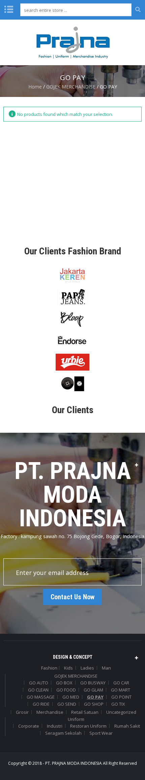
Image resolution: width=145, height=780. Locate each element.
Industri (54, 726)
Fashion (49, 668)
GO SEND (66, 704)
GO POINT (121, 697)
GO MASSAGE (41, 697)
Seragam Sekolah (63, 733)
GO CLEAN (38, 690)
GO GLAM (93, 690)
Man (106, 668)
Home (35, 86)
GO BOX (64, 683)
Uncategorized (121, 712)
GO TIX (118, 704)
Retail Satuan (84, 712)
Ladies (87, 668)
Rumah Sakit (127, 726)
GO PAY (95, 697)
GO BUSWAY (93, 683)
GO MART (120, 690)
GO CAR (121, 683)
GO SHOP (94, 704)
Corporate (28, 726)
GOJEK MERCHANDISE (70, 86)
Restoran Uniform (88, 726)
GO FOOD (66, 690)
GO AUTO (38, 683)
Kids (68, 668)
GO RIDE (41, 704)
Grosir (22, 712)
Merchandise (49, 712)
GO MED (70, 697)
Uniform (76, 719)
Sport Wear (101, 733)
